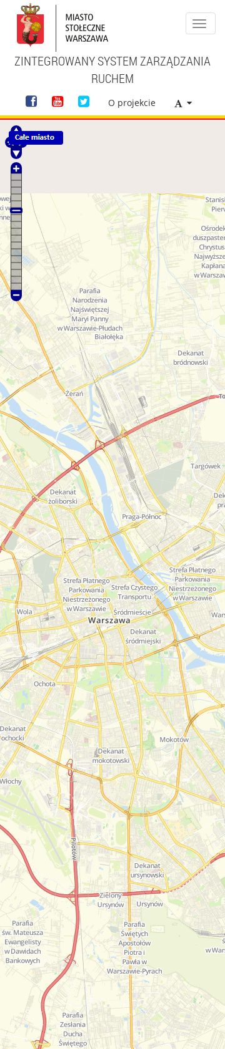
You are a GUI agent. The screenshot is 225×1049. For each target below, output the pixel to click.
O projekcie (132, 103)
